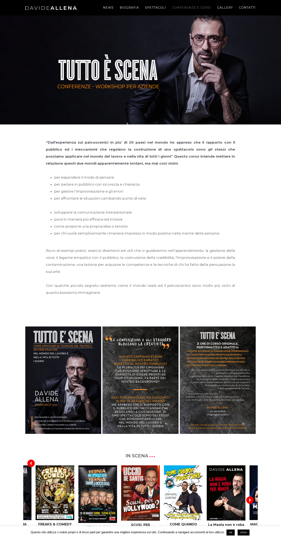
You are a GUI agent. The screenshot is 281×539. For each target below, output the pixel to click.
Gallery (225, 7)
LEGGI (243, 532)
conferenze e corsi (191, 7)
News (108, 7)
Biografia (129, 7)
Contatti (247, 7)
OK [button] (230, 532)
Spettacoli (155, 7)
